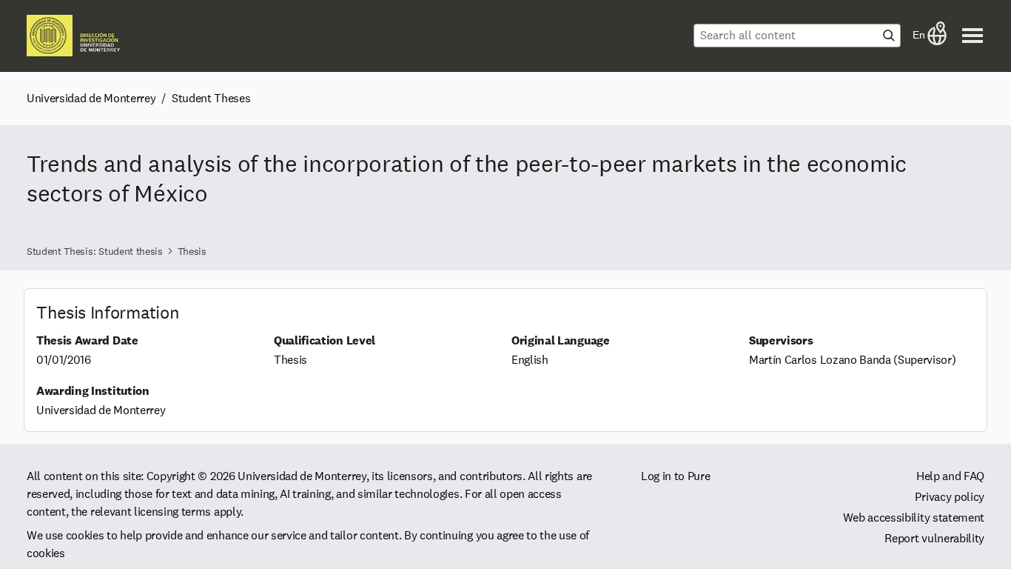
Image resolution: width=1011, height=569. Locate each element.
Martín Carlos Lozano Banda (820, 359)
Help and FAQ (950, 476)
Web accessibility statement (913, 517)
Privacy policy (949, 497)
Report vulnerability (934, 538)
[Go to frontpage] (79, 35)
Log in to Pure (676, 476)
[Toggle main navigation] (972, 35)
